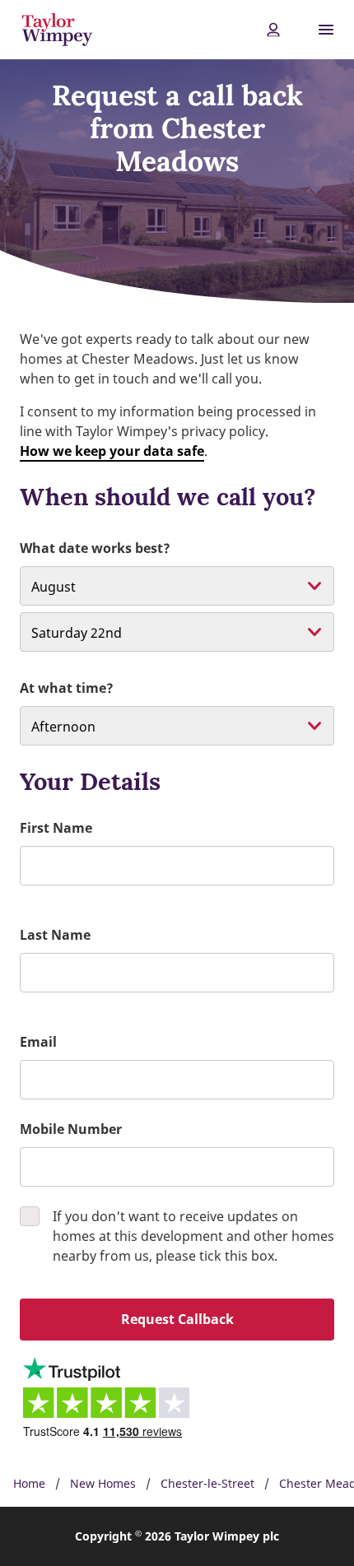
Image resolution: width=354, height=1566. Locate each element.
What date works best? (95, 548)
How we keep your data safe (112, 451)
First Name (56, 828)
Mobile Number (71, 1129)
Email (38, 1042)
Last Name (55, 935)
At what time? (67, 688)
